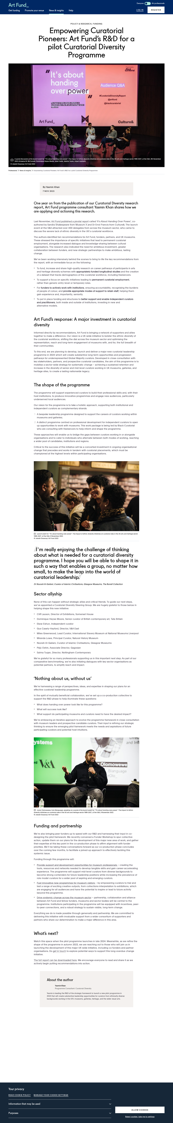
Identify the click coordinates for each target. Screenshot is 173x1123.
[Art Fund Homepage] (18, 4)
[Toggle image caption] (13, 160)
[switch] (148, 3)
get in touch (59, 951)
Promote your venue (34, 10)
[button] (156, 10)
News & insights (56, 10)
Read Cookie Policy (19, 1095)
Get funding (14, 10)
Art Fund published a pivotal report (70, 221)
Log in (139, 10)
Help (71, 10)
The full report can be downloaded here (55, 960)
